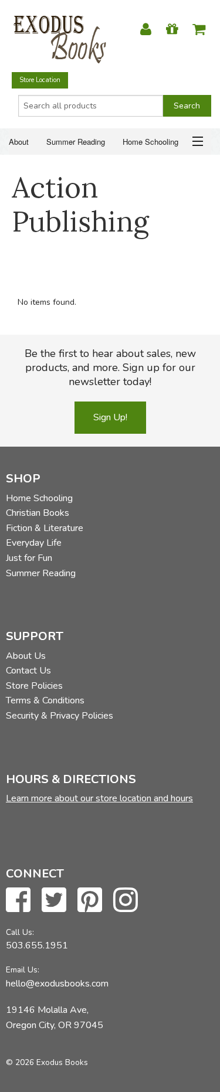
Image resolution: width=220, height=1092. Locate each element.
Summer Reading (75, 141)
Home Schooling (150, 141)
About (19, 141)
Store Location (39, 80)
